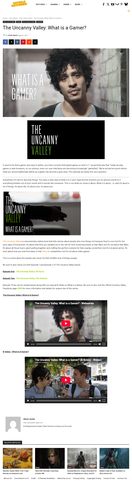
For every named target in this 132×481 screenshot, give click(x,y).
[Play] (28, 344)
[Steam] (117, 4)
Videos (18, 22)
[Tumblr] (17, 42)
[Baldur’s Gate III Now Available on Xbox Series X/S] (114, 458)
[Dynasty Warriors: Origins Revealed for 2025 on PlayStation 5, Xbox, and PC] (82, 458)
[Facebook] (103, 4)
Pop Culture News (25, 18)
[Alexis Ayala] (4, 35)
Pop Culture (13, 18)
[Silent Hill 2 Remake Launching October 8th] (50, 458)
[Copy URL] (35, 42)
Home (5, 18)
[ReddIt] (29, 42)
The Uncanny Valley (29, 22)
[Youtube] (112, 4)
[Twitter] (108, 4)
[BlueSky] (126, 4)
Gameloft (39, 22)
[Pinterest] (121, 4)
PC (88, 165)
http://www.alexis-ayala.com (33, 423)
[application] (66, 323)
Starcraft (46, 251)
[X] (11, 42)
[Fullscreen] (104, 344)
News (5, 467)
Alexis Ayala (13, 35)
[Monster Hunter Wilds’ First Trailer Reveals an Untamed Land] (17, 458)
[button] (129, 11)
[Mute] (99, 344)
